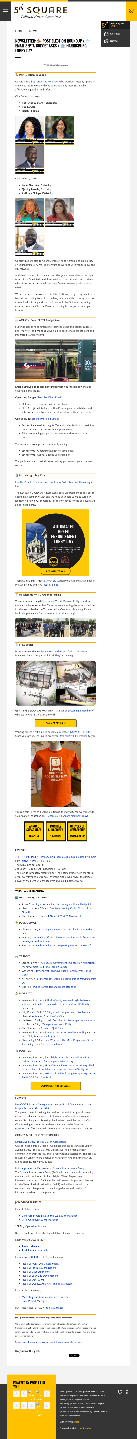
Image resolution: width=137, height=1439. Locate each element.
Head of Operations (33, 1279)
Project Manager (31, 1246)
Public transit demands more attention (54, 986)
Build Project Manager (34, 1301)
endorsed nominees (48, 81)
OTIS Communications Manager (40, 1219)
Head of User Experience (36, 1271)
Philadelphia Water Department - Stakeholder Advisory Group (49, 1168)
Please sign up (50, 584)
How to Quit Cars (52, 1028)
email (76, 1421)
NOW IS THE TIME (81, 731)
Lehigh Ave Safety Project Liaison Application (40, 1141)
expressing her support (65, 306)
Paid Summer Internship (35, 1250)
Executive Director (73, 1233)
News (33, 31)
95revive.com (22, 1128)
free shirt (65, 735)
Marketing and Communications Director (45, 1297)
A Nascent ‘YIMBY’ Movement (64, 916)
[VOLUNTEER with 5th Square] (56, 1086)
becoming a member (79, 710)
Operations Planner (36, 1226)
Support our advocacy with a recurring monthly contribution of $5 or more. (48, 1342)
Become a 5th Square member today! (67, 815)
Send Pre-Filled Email (49, 397)
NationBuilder (83, 1428)
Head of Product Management (39, 1267)
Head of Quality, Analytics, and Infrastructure (47, 1283)
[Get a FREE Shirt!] (55, 723)
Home (19, 31)
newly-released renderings (50, 651)
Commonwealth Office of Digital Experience (40, 1257)
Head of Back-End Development (40, 1275)
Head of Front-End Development (40, 1263)
